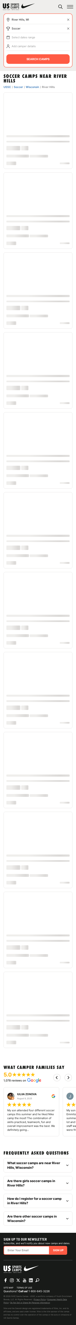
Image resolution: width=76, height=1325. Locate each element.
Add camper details (24, 46)
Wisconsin (32, 87)
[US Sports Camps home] (19, 6)
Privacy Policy (40, 1299)
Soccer (16, 28)
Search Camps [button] (38, 59)
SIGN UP (58, 1250)
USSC (7, 87)
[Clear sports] (68, 28)
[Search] (60, 7)
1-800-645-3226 (39, 1291)
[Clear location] (68, 19)
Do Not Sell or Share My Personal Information (30, 1302)
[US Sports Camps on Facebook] (5, 1280)
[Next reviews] (68, 1077)
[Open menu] (70, 7)
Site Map (8, 1287)
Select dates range (23, 37)
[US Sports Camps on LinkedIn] (31, 1280)
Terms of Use (24, 1287)
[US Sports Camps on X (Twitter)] (18, 1280)
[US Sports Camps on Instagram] (12, 1280)
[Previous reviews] (57, 1077)
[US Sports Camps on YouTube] (25, 1280)
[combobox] (41, 20)
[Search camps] (37, 1280)
